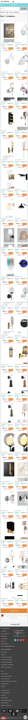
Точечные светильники (6, 667)
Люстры (3, 654)
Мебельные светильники (6, 700)
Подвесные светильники (6, 657)
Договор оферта (4, 643)
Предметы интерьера (6, 705)
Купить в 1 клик (7, 50)
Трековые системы (5, 678)
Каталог (14, 5)
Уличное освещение (5, 692)
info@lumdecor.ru (22, 636)
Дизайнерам (4, 636)
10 (25, 615)
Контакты (3, 641)
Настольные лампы (5, 690)
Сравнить (9, 44)
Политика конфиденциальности (8, 646)
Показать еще (14, 610)
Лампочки (3, 695)
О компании (3, 631)
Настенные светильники (6, 676)
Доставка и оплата (5, 633)
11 (11, 617)
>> (16, 617)
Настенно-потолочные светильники (9, 681)
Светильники (4, 652)
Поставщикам (4, 638)
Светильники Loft (5, 683)
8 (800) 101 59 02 (20, 630)
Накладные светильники (6, 662)
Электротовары (4, 697)
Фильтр (2, 20)
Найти (24, 8)
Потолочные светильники (6, 659)
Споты (2, 671)
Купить (11, 48)
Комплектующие (5, 702)
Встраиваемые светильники (7, 664)
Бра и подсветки (4, 673)
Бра (7, 12)
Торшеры (3, 686)
